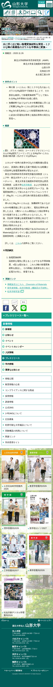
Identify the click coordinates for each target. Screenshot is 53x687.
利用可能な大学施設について (18, 425)
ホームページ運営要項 (14, 670)
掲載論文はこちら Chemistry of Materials (27, 284)
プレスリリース (12, 358)
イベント (9, 341)
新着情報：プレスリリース (16, 37)
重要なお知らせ (12, 370)
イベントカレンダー (14, 346)
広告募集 (9, 419)
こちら (18, 243)
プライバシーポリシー (40, 670)
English (42, 6)
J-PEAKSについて (13, 413)
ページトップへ (46, 620)
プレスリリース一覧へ (16, 315)
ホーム (3, 37)
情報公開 (9, 378)
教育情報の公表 (12, 384)
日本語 (41, 2)
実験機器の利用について (16, 431)
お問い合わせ (26, 13)
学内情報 (9, 364)
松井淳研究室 (13, 291)
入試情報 (9, 352)
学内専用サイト (12, 442)
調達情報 (9, 402)
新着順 (8, 329)
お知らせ (9, 335)
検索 (40, 13)
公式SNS (9, 407)
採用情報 (9, 396)
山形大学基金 (46, 13)
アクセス (20, 13)
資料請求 (13, 13)
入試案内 (6, 13)
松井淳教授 (26, 185)
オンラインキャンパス (33, 13)
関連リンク (10, 436)
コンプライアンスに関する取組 (19, 390)
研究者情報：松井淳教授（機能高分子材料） (28, 288)
